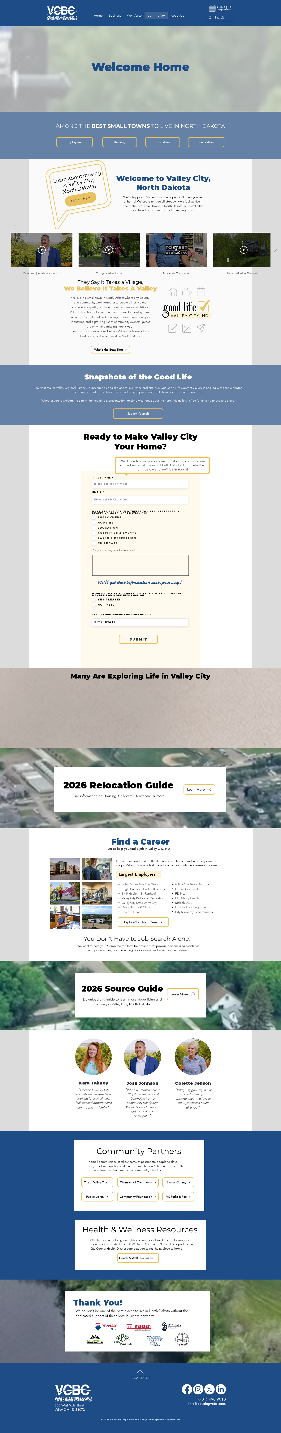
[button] (16, 227)
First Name (102, 478)
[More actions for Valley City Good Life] (16, 227)
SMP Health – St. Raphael (139, 893)
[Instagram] (198, 1389)
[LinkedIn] (221, 1389)
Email (97, 492)
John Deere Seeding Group (141, 884)
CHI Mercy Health (187, 898)
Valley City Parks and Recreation (143, 898)
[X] (209, 1389)
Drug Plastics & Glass (136, 907)
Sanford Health (132, 912)
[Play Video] (42, 250)
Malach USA (183, 903)
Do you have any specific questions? (114, 550)
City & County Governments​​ (194, 912)
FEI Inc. (180, 893)
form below (135, 946)
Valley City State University (139, 903)
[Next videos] (275, 249)
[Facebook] (187, 1389)
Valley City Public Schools (192, 884)
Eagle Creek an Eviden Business (143, 889)
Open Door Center (188, 889)
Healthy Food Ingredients (192, 907)
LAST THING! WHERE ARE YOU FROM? (120, 615)
